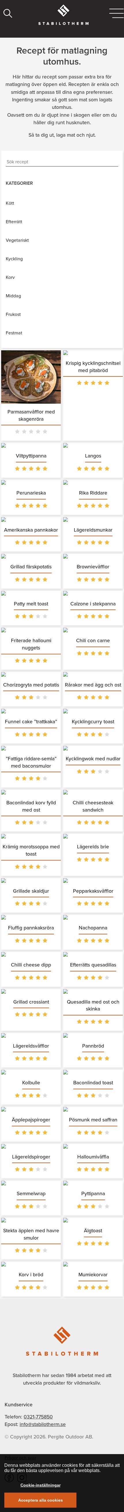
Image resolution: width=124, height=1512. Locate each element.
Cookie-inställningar (40, 1485)
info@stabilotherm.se (43, 1424)
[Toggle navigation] (116, 13)
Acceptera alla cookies (40, 1500)
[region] (62, 1483)
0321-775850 (38, 1417)
